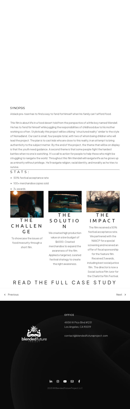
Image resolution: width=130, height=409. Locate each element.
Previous (13, 294)
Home (55, 59)
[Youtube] (65, 381)
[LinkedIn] (51, 381)
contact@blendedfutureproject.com (86, 335)
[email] (72, 381)
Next (119, 294)
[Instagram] (58, 381)
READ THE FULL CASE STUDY (65, 282)
